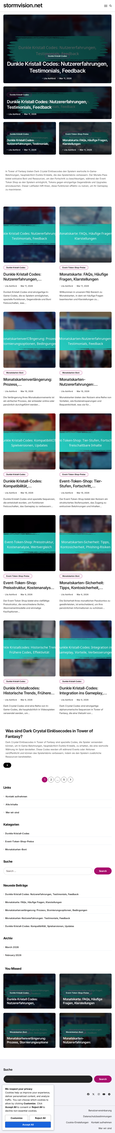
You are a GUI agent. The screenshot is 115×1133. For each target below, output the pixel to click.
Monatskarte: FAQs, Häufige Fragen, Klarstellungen (33, 902)
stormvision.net (22, 5)
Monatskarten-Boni (14, 373)
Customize (17, 1118)
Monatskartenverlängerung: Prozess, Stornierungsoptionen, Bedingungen (46, 910)
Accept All (28, 1124)
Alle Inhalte (12, 804)
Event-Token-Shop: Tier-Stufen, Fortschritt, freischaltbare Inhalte (80, 486)
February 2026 (13, 955)
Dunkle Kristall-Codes (57, 56)
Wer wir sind (12, 812)
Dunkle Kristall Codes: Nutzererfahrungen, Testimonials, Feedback (28, 144)
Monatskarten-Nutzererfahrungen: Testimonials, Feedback (79, 384)
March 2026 (12, 947)
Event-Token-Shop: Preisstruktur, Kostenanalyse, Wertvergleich (28, 588)
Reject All (40, 1118)
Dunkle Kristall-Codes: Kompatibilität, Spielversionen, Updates (24, 486)
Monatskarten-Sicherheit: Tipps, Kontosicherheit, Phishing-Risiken (81, 588)
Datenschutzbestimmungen (97, 1116)
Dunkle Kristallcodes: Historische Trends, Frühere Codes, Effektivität (27, 693)
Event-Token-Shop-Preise (76, 134)
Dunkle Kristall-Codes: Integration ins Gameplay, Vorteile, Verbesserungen (81, 693)
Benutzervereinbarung (100, 1110)
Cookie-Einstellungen (77, 1122)
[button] (106, 49)
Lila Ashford (50, 78)
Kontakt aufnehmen (16, 796)
